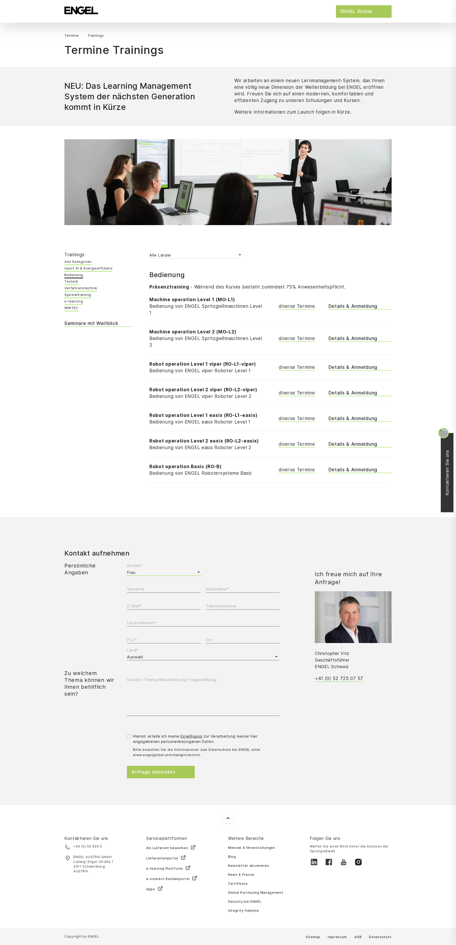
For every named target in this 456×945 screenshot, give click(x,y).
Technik (71, 281)
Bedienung (73, 275)
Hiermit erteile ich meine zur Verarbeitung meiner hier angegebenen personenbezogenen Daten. (195, 739)
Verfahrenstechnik (80, 288)
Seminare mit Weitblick (91, 323)
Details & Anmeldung (353, 306)
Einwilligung (191, 736)
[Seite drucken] (390, 36)
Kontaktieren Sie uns (449, 472)
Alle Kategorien (78, 262)
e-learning (73, 301)
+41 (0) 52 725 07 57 (339, 678)
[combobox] (203, 656)
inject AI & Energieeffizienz (88, 268)
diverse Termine (297, 306)
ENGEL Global (356, 11)
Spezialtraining (77, 295)
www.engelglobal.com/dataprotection (166, 755)
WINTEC (71, 308)
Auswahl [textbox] (135, 656)
